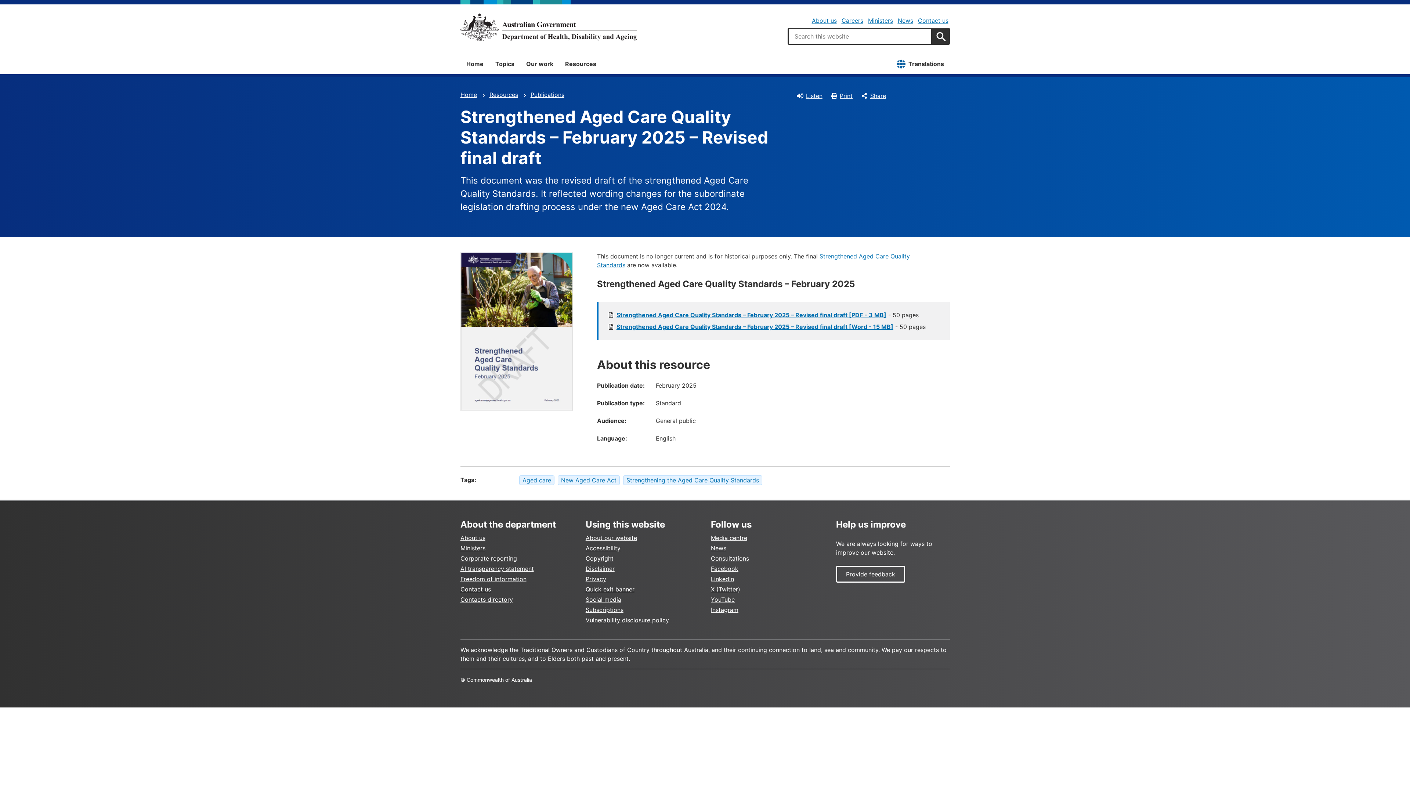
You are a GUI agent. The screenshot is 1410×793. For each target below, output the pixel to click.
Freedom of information (493, 579)
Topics (504, 64)
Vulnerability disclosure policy (627, 620)
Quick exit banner (610, 589)
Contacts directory (486, 599)
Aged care (537, 480)
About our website (611, 538)
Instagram (724, 609)
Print (846, 95)
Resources (580, 64)
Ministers (880, 20)
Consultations (730, 558)
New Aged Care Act (589, 480)
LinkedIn (722, 579)
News (905, 20)
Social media (603, 599)
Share (878, 95)
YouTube (723, 599)
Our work (539, 64)
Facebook (724, 568)
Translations (926, 64)
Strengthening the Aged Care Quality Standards (692, 480)
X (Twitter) (725, 589)
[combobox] (860, 36)
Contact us (933, 20)
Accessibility (603, 548)
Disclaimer (600, 568)
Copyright (600, 558)
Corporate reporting (488, 558)
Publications (547, 94)
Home (475, 64)
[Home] (548, 27)
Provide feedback (870, 574)
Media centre (729, 538)
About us (824, 20)
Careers (852, 20)
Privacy (596, 579)
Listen (814, 95)
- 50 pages (768, 315)
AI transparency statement (497, 568)
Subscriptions (604, 609)
